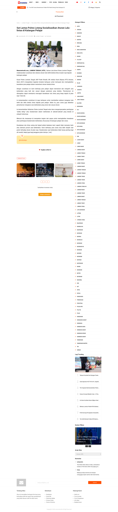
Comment (48, 36)
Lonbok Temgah (81, 199)
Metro (79, 273)
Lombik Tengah (81, 153)
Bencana (79, 43)
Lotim (78, 216)
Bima (78, 46)
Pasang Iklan (60, 12)
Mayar (78, 266)
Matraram (80, 263)
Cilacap (79, 59)
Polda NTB (80, 306)
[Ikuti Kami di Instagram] (81, 2)
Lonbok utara (81, 206)
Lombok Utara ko (81, 186)
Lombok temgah (81, 169)
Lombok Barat (81, 166)
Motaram (79, 276)
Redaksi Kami (78, 502)
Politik (79, 310)
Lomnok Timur (81, 193)
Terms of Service (50, 502)
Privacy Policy (50, 500)
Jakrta (79, 93)
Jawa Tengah (80, 99)
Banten (79, 39)
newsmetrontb (58, 509)
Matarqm (79, 256)
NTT (78, 286)
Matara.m (79, 239)
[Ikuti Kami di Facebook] (88, 2)
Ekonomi (79, 73)
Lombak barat (81, 149)
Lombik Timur (80, 156)
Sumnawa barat (81, 336)
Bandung (79, 33)
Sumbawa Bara (81, 326)
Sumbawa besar (81, 333)
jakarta (79, 89)
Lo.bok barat (80, 139)
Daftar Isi (76, 494)
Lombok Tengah (40, 36)
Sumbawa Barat (81, 330)
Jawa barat (80, 96)
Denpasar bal (80, 63)
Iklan (78, 83)
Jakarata (79, 86)
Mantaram (80, 229)
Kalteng (79, 103)
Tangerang (80, 340)
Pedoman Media (50, 498)
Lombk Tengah (81, 163)
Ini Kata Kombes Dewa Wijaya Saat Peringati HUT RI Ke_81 (95, 400)
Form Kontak (77, 496)
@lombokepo (23, 140)
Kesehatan (80, 106)
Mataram (79, 243)
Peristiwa (79, 303)
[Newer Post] (43, 182)
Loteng (79, 213)
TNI (78, 346)
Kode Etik (48, 496)
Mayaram (79, 270)
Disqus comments (45, 194)
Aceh (78, 26)
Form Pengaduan (79, 498)
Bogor (78, 56)
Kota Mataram (81, 123)
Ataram (79, 29)
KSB (78, 136)
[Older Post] (47, 182)
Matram (79, 259)
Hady (78, 470)
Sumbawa (79, 323)
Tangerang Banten (82, 343)
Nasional (79, 280)
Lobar (78, 143)
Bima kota (79, 53)
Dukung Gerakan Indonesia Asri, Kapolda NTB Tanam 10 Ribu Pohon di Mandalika (63, 173)
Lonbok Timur (81, 203)
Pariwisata (80, 296)
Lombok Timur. (81, 179)
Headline (79, 76)
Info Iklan (76, 500)
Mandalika (80, 226)
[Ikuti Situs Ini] (96, 2)
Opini (78, 289)
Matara (79, 236)
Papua (78, 293)
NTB (78, 283)
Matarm (79, 253)
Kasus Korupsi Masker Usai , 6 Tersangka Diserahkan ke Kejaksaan (97, 394)
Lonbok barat (81, 196)
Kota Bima (79, 126)
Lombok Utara (81, 183)
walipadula (80, 462)
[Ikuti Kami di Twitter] (85, 2)
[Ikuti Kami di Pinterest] (92, 2)
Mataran (79, 249)
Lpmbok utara (81, 219)
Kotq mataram (81, 133)
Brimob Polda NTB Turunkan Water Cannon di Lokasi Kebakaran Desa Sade (25, 173)
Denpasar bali (81, 66)
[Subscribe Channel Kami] (77, 2)
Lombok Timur (81, 176)
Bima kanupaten (81, 49)
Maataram (80, 223)
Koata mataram (81, 116)
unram (79, 350)
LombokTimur (81, 189)
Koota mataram (81, 119)
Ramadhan (80, 316)
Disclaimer (49, 494)
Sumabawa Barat (81, 320)
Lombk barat (80, 159)
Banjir (79, 36)
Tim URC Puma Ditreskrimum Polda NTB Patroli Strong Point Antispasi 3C (47, 7)
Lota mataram (81, 209)
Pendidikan (80, 300)
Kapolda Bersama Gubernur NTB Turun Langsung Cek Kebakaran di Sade (44, 173)
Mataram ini (80, 246)
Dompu (79, 69)
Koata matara (81, 113)
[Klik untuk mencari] (100, 2)
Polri (78, 313)
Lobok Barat (80, 146)
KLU (78, 109)
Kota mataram (81, 129)
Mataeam (79, 233)
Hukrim (79, 79)
